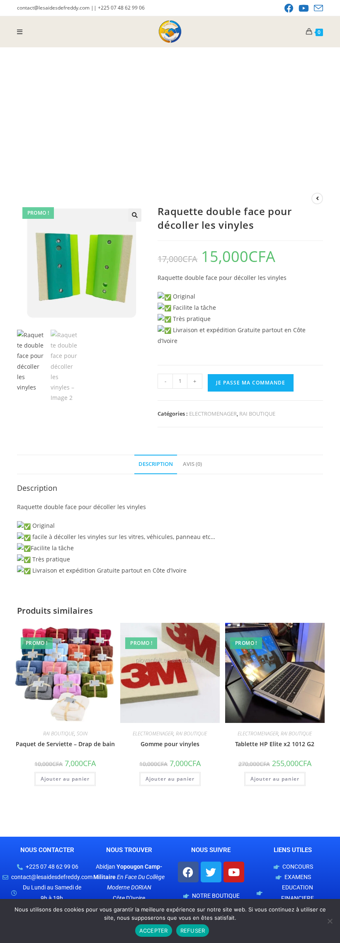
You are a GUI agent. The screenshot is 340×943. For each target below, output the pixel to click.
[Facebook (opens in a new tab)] (289, 8)
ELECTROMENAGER (213, 413)
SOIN (82, 733)
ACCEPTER (153, 930)
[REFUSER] (329, 921)
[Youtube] (233, 872)
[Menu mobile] (20, 31)
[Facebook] (188, 872)
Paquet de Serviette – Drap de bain (65, 744)
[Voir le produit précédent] (317, 198)
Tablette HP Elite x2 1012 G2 (274, 744)
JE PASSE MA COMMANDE (250, 382)
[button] (134, 215)
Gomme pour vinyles (170, 744)
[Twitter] (211, 872)
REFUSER (192, 930)
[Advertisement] (170, 109)
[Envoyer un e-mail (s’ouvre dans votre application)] (317, 8)
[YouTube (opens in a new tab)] (303, 8)
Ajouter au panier (65, 778)
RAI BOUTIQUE (257, 413)
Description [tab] (155, 464)
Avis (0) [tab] (192, 464)
